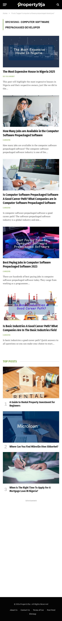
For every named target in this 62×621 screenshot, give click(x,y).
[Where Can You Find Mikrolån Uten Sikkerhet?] (31, 427)
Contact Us (25, 610)
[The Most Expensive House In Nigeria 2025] (31, 51)
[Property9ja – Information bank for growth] (31, 4)
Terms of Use (38, 610)
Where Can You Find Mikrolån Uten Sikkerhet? (34, 446)
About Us (13, 610)
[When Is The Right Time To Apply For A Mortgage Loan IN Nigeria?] (31, 467)
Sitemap (32, 614)
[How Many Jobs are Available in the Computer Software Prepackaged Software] (31, 111)
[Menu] (5, 4)
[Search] (57, 4)
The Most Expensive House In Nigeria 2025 (29, 72)
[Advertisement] (31, 545)
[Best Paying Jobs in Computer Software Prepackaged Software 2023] (31, 242)
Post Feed (51, 610)
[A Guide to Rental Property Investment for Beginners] (31, 382)
